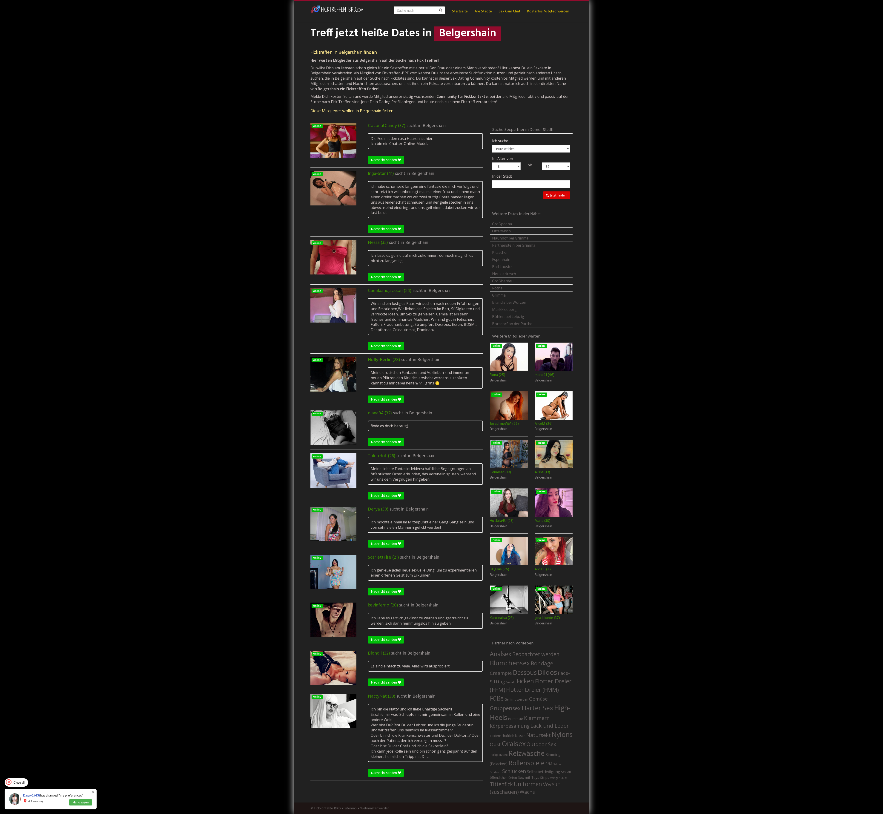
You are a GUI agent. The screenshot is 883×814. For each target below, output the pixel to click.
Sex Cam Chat (509, 11)
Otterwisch (501, 231)
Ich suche (500, 140)
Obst (495, 744)
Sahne (557, 764)
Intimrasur (515, 718)
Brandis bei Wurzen (509, 302)
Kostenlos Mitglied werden (548, 11)
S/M (548, 763)
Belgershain (434, 126)
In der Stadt (502, 176)
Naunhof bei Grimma (510, 238)
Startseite (460, 11)
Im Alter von (502, 158)
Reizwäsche (527, 753)
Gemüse (538, 699)
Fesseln (511, 682)
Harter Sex (537, 707)
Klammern (537, 718)
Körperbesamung (510, 726)
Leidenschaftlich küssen (507, 735)
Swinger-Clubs (558, 777)
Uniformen (528, 784)
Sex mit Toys (528, 777)
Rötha (497, 288)
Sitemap (350, 808)
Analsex (500, 653)
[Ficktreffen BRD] (337, 11)
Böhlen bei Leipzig (508, 316)
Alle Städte (483, 11)
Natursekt (538, 735)
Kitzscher (500, 252)
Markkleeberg (504, 309)
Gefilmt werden (516, 699)
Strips (544, 777)
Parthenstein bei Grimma (513, 245)
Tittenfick (501, 784)
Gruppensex (505, 708)
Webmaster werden (375, 808)
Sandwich (495, 772)
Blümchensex (510, 663)
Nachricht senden (384, 160)
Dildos (547, 672)
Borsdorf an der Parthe (512, 323)
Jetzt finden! (558, 195)
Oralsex (514, 743)
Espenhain (501, 259)
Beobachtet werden (535, 654)
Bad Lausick (502, 266)
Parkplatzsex (499, 755)
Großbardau (502, 280)
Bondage (542, 663)
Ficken (525, 681)
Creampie (501, 673)
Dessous (525, 672)
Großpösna (502, 223)
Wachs (527, 791)
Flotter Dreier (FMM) (532, 689)
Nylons (562, 734)
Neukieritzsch (504, 273)
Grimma (499, 295)
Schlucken (514, 771)
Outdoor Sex (541, 744)
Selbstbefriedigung (543, 771)
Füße (497, 698)
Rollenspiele (526, 762)
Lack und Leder (549, 725)
